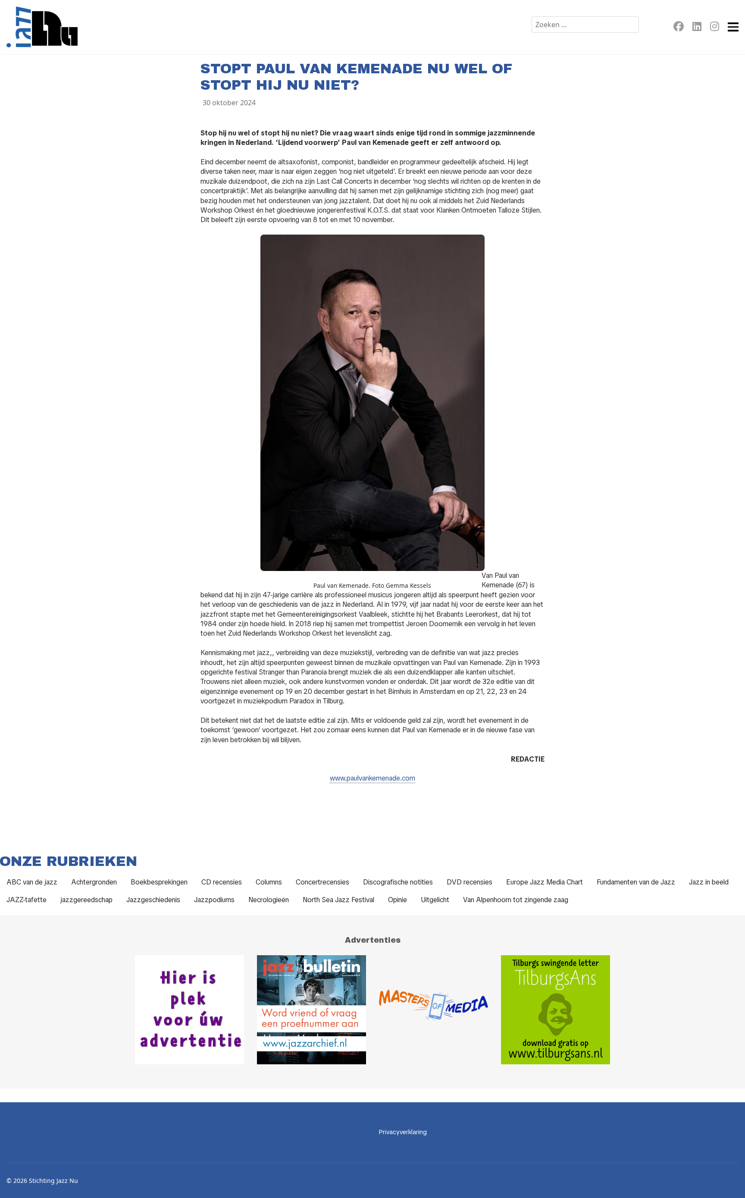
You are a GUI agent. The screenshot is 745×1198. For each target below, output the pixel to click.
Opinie (397, 899)
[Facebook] (678, 27)
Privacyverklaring (403, 1132)
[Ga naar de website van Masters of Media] (433, 1009)
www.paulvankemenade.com (372, 778)
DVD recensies (469, 882)
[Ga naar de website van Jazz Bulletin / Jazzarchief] (311, 1009)
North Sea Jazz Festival (338, 899)
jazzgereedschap (86, 899)
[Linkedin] (696, 27)
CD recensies (221, 882)
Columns (269, 882)
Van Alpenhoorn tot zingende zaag (515, 899)
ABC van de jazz (31, 882)
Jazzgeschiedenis (153, 899)
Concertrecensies (322, 882)
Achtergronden (94, 882)
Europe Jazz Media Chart (544, 882)
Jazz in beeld (709, 882)
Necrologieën (268, 899)
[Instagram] (714, 27)
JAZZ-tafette (26, 899)
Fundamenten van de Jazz (636, 882)
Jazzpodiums (214, 899)
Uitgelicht (435, 899)
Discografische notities (398, 882)
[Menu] (733, 27)
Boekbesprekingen (159, 882)
